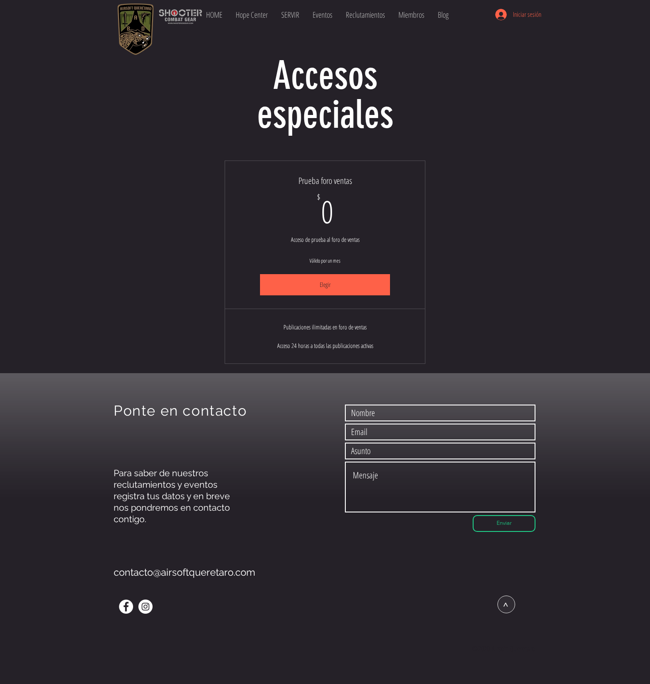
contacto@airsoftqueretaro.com (184, 572)
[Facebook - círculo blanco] (126, 607)
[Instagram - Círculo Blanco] (145, 607)
